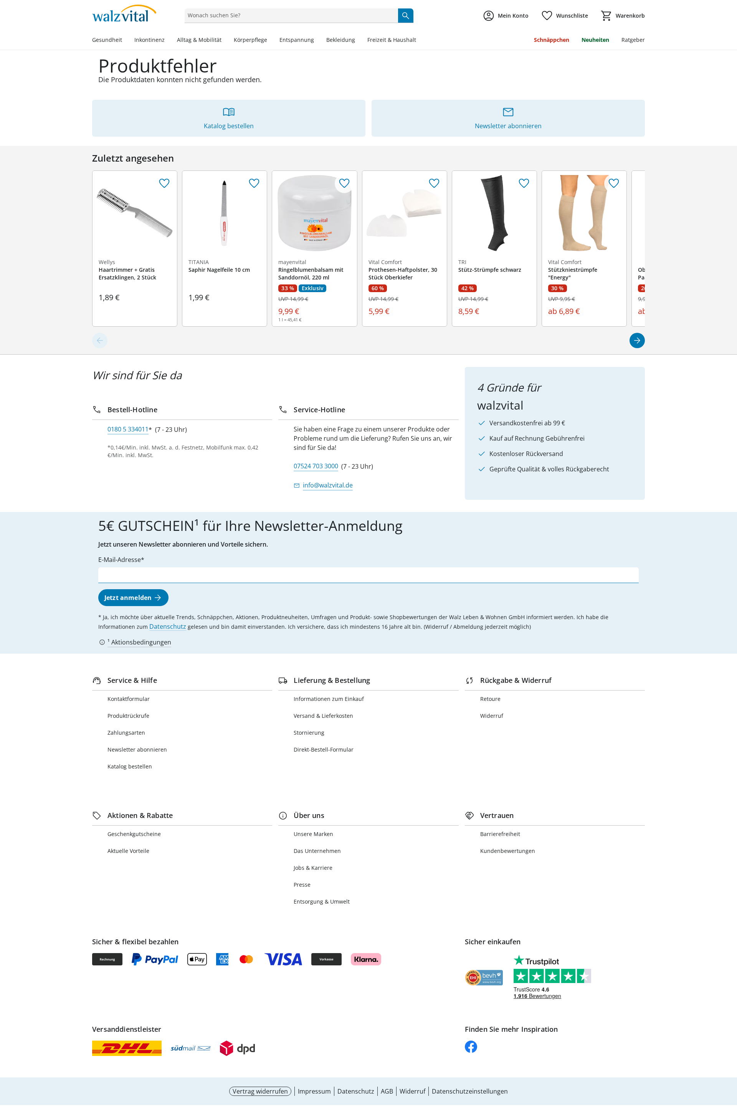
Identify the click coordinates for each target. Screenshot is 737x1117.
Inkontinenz (149, 39)
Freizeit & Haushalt (391, 39)
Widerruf (491, 715)
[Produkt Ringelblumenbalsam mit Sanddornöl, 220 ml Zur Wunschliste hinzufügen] (344, 183)
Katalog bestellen (129, 766)
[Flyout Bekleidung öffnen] (358, 41)
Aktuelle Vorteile (128, 850)
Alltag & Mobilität (199, 39)
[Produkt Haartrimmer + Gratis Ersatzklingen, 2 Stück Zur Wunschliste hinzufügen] (164, 183)
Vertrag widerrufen (260, 1091)
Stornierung (309, 732)
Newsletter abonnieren (137, 749)
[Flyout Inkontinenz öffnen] (168, 41)
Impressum (314, 1091)
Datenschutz (167, 626)
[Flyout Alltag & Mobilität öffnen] (224, 41)
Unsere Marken (313, 834)
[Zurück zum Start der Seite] (728, 1062)
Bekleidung (340, 39)
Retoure (490, 698)
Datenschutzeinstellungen (470, 1091)
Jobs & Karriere (313, 867)
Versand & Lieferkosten (323, 715)
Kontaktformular (128, 698)
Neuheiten (595, 39)
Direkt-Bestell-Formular (324, 749)
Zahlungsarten (126, 732)
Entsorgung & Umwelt (322, 901)
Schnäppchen (551, 39)
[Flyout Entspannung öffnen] (317, 41)
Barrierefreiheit (500, 834)
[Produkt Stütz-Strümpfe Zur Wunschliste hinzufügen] (524, 183)
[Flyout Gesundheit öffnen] (125, 41)
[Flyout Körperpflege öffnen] (270, 41)
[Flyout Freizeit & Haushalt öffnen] (419, 41)
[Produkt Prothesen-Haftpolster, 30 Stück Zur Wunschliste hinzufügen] (434, 183)
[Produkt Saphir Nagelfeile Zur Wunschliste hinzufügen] (254, 183)
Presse (302, 884)
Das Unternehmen (317, 850)
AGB (387, 1091)
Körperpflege (250, 39)
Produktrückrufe (128, 715)
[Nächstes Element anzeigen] (637, 340)
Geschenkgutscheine (134, 834)
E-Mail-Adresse (119, 559)
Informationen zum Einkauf (329, 698)
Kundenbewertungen (507, 850)
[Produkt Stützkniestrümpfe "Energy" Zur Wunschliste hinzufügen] (613, 183)
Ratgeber (633, 39)
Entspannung (296, 39)
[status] (290, 15)
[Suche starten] (405, 15)
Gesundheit (107, 39)
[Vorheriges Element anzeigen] (99, 340)
